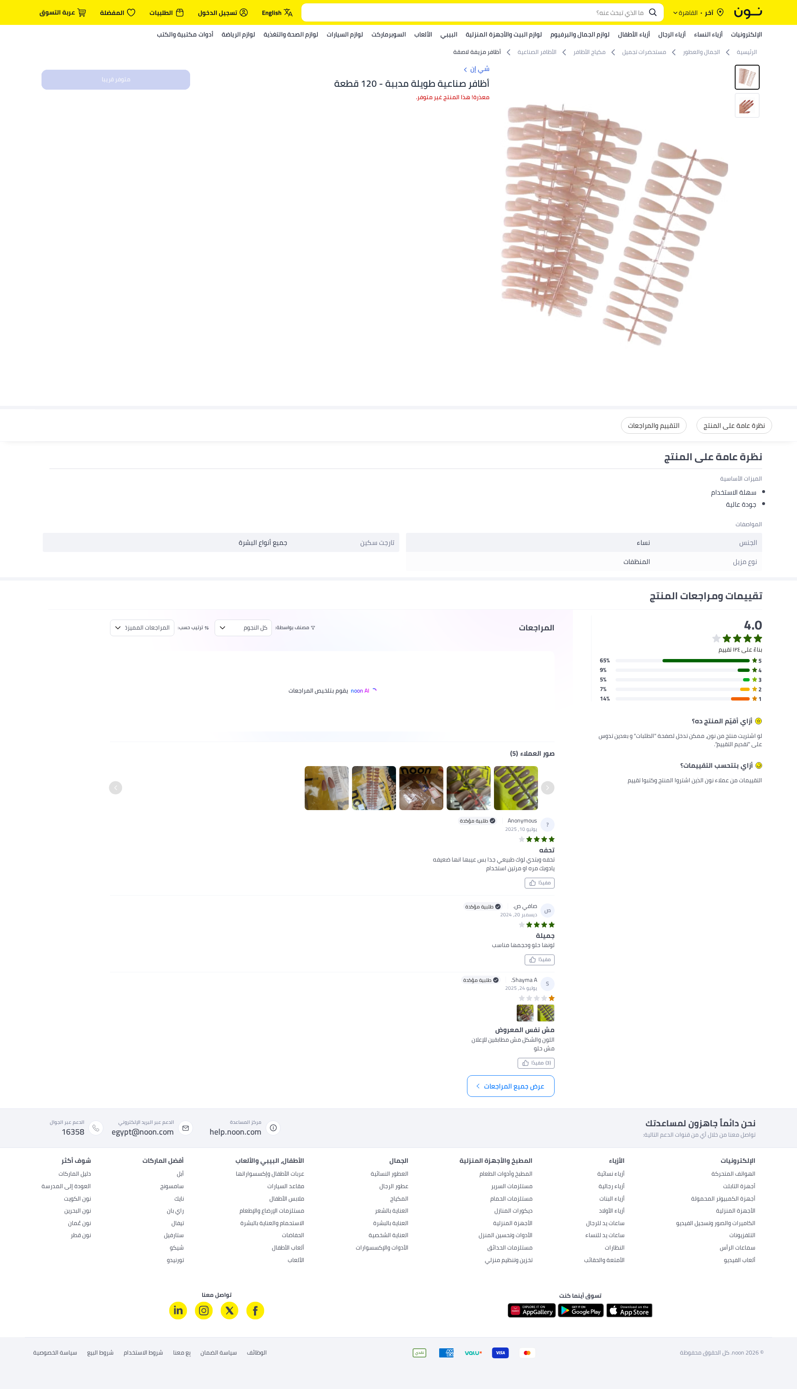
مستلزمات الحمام (511, 1199)
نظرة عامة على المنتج (734, 425)
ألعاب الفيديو (739, 1260)
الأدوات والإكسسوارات (382, 1248)
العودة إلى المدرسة (66, 1186)
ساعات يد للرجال (605, 1223)
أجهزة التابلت (739, 1186)
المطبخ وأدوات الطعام (506, 1174)
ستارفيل (174, 1235)
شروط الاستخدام (143, 1353)
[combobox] (474, 12)
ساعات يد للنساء (605, 1235)
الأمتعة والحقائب (604, 1260)
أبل (180, 1174)
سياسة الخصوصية (55, 1353)
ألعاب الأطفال (288, 1248)
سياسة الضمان (218, 1353)
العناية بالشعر (391, 1211)
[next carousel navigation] (506, 221)
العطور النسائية (389, 1174)
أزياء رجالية (612, 1186)
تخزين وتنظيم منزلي (509, 1260)
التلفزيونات (742, 1235)
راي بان (175, 1211)
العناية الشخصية (388, 1235)
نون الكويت (77, 1199)
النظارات (615, 1248)
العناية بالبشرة (390, 1223)
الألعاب (296, 1260)
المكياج (399, 1199)
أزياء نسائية (611, 1174)
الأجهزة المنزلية (735, 1211)
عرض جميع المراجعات (514, 1086)
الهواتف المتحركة (733, 1174)
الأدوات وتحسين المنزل (506, 1235)
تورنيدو (175, 1260)
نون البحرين (77, 1211)
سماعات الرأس (737, 1248)
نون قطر (81, 1235)
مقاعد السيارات (285, 1186)
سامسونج (172, 1186)
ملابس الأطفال (286, 1199)
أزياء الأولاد (612, 1211)
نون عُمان (79, 1223)
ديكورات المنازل (513, 1211)
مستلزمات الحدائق (510, 1248)
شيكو (177, 1248)
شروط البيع (100, 1353)
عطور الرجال (393, 1186)
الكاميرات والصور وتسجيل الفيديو (715, 1223)
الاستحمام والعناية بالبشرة (272, 1223)
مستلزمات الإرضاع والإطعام (272, 1211)
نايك (179, 1199)
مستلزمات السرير (512, 1186)
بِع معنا (182, 1353)
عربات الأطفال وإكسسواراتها (270, 1174)
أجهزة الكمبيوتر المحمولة (723, 1199)
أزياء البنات (612, 1199)
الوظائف (257, 1353)
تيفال (177, 1223)
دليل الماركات (75, 1174)
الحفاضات (293, 1235)
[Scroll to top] (22, 1363)
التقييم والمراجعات (654, 425)
